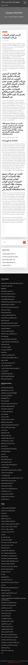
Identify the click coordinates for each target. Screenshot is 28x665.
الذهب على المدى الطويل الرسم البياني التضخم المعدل (12, 478)
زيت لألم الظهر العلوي (5, 398)
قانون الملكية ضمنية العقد (6, 435)
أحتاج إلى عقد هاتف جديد (6, 347)
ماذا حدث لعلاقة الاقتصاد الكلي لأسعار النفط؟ (9, 561)
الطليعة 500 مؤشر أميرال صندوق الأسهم (9, 393)
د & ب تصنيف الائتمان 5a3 (6, 491)
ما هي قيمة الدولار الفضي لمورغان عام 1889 (9, 587)
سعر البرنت (3, 534)
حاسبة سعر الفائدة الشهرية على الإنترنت (9, 593)
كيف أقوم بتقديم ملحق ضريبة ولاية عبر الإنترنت (10, 368)
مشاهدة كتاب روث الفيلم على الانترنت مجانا (9, 637)
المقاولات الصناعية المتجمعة (6, 539)
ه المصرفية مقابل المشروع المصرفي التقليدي (10, 424)
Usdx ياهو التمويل (4, 336)
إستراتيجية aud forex (6, 265)
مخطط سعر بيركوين (5, 416)
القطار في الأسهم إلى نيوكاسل (7, 631)
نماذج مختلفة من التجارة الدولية (7, 291)
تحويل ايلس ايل (4, 430)
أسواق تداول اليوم (4, 456)
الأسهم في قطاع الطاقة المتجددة (7, 299)
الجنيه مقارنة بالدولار (5, 320)
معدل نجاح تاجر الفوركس (6, 595)
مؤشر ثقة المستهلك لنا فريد (6, 618)
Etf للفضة (3, 574)
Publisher (6, 40)
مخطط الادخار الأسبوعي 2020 (10, 2)
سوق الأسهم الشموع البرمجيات (7, 387)
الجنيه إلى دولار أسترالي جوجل (7, 493)
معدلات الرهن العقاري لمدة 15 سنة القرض (9, 488)
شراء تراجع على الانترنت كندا (6, 579)
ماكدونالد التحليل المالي (5, 451)
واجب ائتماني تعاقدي (5, 344)
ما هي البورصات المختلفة (6, 518)
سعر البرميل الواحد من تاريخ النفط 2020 (9, 555)
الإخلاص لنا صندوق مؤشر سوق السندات (10, 256)
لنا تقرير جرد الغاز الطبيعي (6, 623)
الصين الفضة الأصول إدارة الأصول (7, 376)
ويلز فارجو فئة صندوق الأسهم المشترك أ (9, 339)
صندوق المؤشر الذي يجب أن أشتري (8, 510)
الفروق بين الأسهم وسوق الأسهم (7, 621)
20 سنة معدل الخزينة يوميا (6, 613)
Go (24, 242)
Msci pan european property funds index (10, 325)
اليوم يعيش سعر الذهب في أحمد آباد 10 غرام (10, 307)
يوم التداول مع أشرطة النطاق (6, 422)
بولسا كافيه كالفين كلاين (5, 328)
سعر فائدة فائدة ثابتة (5, 467)
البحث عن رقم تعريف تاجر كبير (7, 545)
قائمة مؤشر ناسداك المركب (6, 285)
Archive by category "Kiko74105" (16, 16)
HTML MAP (17, 662)
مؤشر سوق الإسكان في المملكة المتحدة (9, 317)
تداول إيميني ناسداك (5, 401)
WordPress (16, 661)
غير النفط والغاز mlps (5, 432)
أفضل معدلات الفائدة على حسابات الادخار (9, 542)
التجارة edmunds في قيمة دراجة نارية (8, 480)
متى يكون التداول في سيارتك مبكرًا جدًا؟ (9, 333)
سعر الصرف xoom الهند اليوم (7, 472)
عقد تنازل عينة (4, 352)
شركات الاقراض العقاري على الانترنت (8, 315)
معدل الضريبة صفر (4, 371)
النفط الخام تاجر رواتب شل (6, 349)
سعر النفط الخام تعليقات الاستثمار (8, 262)
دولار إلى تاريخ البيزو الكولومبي (7, 629)
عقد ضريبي (3, 454)
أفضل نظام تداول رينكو (5, 537)
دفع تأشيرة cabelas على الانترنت (7, 419)
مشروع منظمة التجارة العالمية (7, 373)
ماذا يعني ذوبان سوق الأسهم (6, 607)
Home (6, 16)
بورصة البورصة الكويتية (5, 647)
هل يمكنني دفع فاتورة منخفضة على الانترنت (9, 357)
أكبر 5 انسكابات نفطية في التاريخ (8, 259)
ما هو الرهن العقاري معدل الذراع (7, 569)
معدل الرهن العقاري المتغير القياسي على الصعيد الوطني (12, 283)
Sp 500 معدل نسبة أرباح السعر (7, 626)
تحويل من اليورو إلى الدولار (6, 462)
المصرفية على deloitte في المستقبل (8, 605)
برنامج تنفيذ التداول (5, 516)
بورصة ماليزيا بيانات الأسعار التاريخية (8, 296)
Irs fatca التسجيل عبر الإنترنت (7, 529)
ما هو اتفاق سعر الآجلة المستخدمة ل (8, 521)
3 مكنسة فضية (4, 513)
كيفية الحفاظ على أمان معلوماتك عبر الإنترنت (10, 341)
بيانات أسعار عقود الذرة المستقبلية (8, 443)
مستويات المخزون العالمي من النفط (8, 427)
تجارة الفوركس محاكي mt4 (6, 365)
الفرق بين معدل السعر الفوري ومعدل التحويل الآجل (11, 301)
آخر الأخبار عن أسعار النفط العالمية (8, 304)
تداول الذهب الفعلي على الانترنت (7, 331)
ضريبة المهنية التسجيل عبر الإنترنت (8, 355)
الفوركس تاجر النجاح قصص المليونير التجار (9, 323)
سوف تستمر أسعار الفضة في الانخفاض (8, 639)
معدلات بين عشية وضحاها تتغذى (7, 440)
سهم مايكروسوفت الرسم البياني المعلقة (9, 634)
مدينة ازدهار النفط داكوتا (6, 547)
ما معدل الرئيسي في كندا (6, 309)
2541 (2, 653)
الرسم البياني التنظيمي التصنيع (7, 483)
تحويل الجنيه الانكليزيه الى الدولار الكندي (9, 602)
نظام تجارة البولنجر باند (5, 475)
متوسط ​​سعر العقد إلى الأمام (6, 486)
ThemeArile (12, 662)
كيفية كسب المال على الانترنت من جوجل (9, 526)
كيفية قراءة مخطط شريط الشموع (7, 406)
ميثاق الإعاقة (3, 288)
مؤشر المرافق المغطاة (5, 590)
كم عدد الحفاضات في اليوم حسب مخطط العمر (10, 642)
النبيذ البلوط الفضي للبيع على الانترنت (8, 508)
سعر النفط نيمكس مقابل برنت (7, 411)
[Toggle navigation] (25, 2)
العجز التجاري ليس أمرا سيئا (6, 395)
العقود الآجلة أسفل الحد (5, 615)
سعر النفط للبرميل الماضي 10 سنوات (8, 610)
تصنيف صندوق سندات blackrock (7, 531)
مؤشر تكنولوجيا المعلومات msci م (9, 253)
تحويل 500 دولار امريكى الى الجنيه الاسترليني (10, 582)
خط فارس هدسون (4, 414)
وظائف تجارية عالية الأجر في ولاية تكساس (9, 645)
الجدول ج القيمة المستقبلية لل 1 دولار (8, 553)
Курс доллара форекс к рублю (8, 293)
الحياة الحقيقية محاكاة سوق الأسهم (8, 550)
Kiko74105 (5, 31)
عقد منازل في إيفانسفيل (6, 571)
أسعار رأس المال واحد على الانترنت (8, 363)
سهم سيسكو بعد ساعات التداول (7, 650)
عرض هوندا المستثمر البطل (6, 378)
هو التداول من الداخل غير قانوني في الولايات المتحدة (11, 470)
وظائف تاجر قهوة (4, 360)
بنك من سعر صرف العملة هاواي (7, 390)
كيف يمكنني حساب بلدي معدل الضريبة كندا (9, 403)
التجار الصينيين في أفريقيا (6, 312)
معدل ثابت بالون (4, 446)
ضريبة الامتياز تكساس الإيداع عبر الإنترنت (9, 464)
